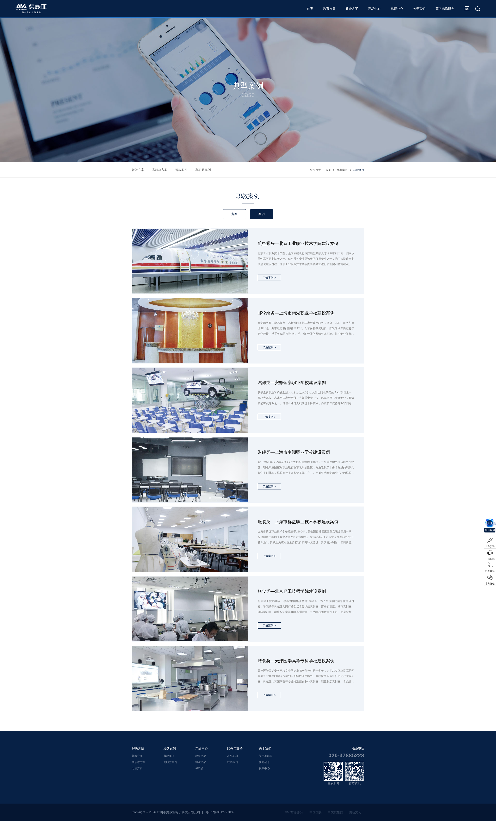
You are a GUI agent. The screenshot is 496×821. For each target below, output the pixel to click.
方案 (234, 214)
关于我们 (419, 8)
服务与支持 (235, 748)
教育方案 (329, 8)
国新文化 (355, 812)
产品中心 (374, 8)
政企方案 (352, 8)
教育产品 (200, 755)
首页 (310, 8)
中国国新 (315, 812)
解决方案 (138, 748)
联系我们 (232, 762)
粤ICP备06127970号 (220, 812)
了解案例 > (269, 277)
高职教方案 (159, 169)
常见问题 (232, 755)
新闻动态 (264, 762)
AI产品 (199, 768)
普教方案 (138, 169)
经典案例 (342, 169)
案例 (261, 214)
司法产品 (200, 762)
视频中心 (397, 8)
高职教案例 (203, 169)
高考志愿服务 (445, 8)
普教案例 (181, 169)
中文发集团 (335, 812)
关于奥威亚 (265, 755)
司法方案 (137, 768)
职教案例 (358, 169)
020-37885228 (346, 755)
